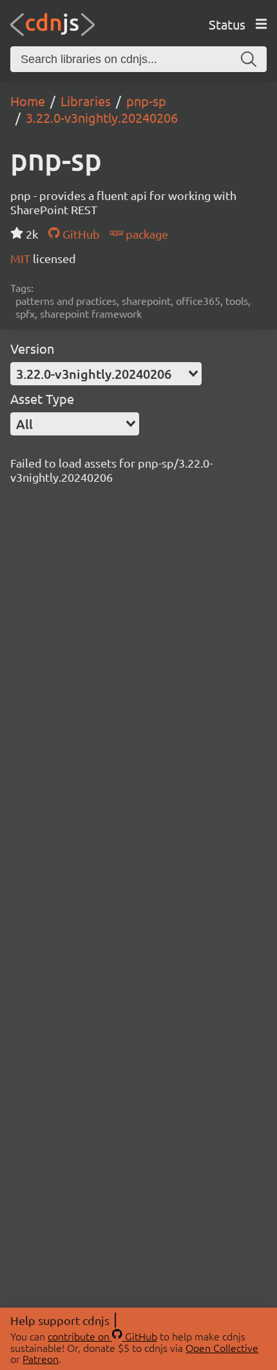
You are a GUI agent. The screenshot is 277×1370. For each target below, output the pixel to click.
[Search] (248, 59)
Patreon (41, 1358)
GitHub (79, 234)
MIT (21, 258)
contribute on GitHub (102, 1336)
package (145, 234)
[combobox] (106, 373)
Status (227, 24)
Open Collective (222, 1347)
